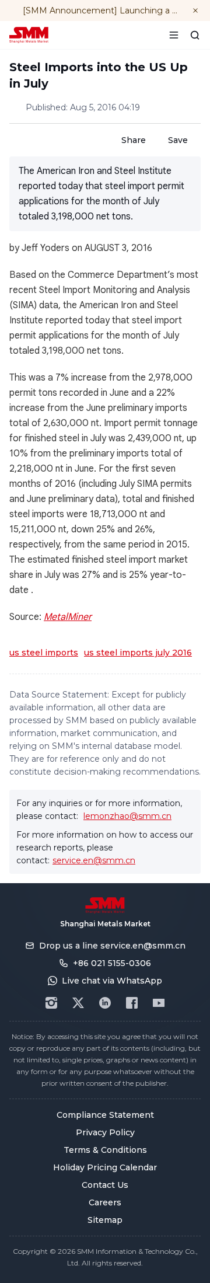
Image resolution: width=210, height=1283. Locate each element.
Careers (105, 1202)
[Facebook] (132, 1003)
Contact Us (105, 1185)
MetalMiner (68, 617)
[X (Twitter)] (78, 1003)
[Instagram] (51, 1003)
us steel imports (43, 652)
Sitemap (105, 1220)
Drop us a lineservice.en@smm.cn (112, 945)
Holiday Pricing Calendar (105, 1167)
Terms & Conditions (105, 1150)
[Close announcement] (195, 10)
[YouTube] (158, 1003)
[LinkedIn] (105, 1003)
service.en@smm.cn (93, 860)
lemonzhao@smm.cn (127, 816)
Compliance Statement (105, 1115)
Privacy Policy (105, 1132)
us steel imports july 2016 (138, 652)
